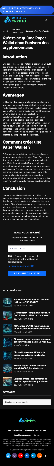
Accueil (5, 31)
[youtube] (20, 455)
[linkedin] (27, 455)
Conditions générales (22, 435)
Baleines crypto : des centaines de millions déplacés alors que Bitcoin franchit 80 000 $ (31, 381)
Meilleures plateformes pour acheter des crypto (21, 10)
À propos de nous (15, 430)
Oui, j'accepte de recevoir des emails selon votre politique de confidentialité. (24, 259)
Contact (37, 435)
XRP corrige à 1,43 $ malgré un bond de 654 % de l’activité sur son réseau (32, 327)
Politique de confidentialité (21, 266)
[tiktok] (45, 455)
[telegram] (33, 455)
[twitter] (8, 455)
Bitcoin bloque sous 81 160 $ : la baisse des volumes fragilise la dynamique (29, 355)
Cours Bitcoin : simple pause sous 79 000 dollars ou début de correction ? (32, 314)
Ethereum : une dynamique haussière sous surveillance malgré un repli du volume (32, 341)
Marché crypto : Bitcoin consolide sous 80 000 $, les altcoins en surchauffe (30, 368)
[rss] (39, 455)
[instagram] (14, 455)
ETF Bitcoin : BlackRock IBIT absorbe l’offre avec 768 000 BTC (31, 300)
